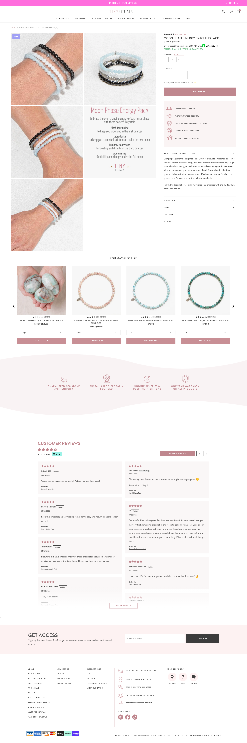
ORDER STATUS (63, 678)
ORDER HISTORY (64, 683)
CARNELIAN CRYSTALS (37, 717)
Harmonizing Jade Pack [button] (49, 569)
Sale (188, 18)
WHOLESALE (33, 688)
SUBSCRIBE (202, 638)
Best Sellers (80, 18)
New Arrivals (62, 18)
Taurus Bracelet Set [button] (47, 489)
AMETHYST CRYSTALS (37, 712)
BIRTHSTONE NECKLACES (39, 702)
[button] (169, 34)
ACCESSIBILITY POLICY (162, 735)
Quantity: (168, 68)
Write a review (178, 453)
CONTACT (91, 673)
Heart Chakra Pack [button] (47, 529)
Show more (122, 605)
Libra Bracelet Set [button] (135, 584)
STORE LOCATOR (35, 683)
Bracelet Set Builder (102, 18)
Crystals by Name (172, 18)
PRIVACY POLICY (122, 735)
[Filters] (199, 453)
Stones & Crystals (149, 18)
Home (13, 28)
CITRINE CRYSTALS (36, 707)
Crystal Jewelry (126, 18)
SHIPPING (91, 678)
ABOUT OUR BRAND (95, 688)
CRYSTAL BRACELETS (37, 697)
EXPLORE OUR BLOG (37, 678)
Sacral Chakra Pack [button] (135, 493)
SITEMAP (32, 693)
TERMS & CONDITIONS (141, 735)
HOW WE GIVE (34, 673)
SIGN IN (60, 673)
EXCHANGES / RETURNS (97, 683)
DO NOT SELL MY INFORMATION (188, 735)
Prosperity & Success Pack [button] (137, 548)
